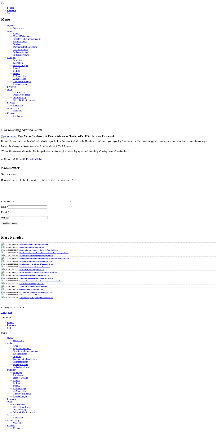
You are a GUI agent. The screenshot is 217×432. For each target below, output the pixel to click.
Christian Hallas (34, 159)
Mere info (17, 110)
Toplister (17, 44)
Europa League (20, 84)
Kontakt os (18, 116)
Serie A (16, 73)
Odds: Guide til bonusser (24, 100)
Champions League (22, 81)
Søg (9, 13)
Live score (18, 105)
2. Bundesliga (19, 79)
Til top (4, 312)
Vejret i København (22, 36)
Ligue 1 (16, 68)
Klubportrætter (20, 41)
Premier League (20, 65)
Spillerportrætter (20, 52)
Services (11, 102)
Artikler (10, 31)
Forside (10, 7)
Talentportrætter (20, 49)
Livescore (11, 10)
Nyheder (11, 25)
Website (5, 217)
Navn (3, 207)
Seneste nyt (18, 28)
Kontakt (11, 113)
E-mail (4, 212)
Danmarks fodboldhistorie (25, 47)
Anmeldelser (19, 92)
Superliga (17, 60)
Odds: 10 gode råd (21, 94)
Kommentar (7, 201)
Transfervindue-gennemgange (27, 39)
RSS (10, 312)
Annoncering (13, 108)
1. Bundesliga (19, 76)
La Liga (16, 71)
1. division (18, 63)
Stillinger (11, 57)
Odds (9, 89)
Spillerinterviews (21, 55)
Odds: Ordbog (19, 97)
